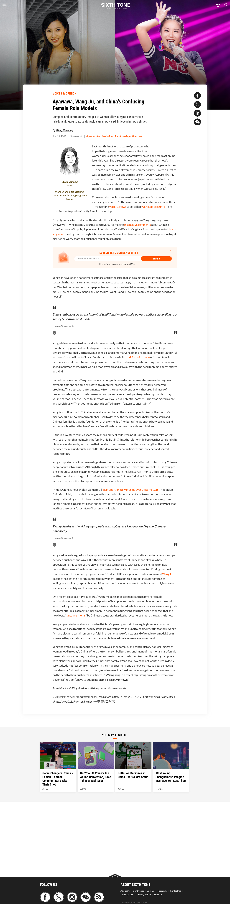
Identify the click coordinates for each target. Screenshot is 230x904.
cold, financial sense (138, 357)
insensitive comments (137, 224)
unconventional (76, 615)
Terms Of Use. (129, 264)
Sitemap (158, 894)
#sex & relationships (107, 136)
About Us (125, 891)
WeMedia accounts (153, 206)
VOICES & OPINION (64, 93)
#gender (90, 136)
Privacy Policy (144, 894)
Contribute (138, 891)
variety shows (117, 206)
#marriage (125, 136)
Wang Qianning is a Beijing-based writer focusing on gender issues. (70, 195)
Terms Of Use (126, 894)
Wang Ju (167, 574)
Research (162, 891)
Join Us (150, 891)
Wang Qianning (64, 130)
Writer (70, 185)
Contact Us (175, 891)
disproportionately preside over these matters (130, 489)
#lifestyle (137, 136)
